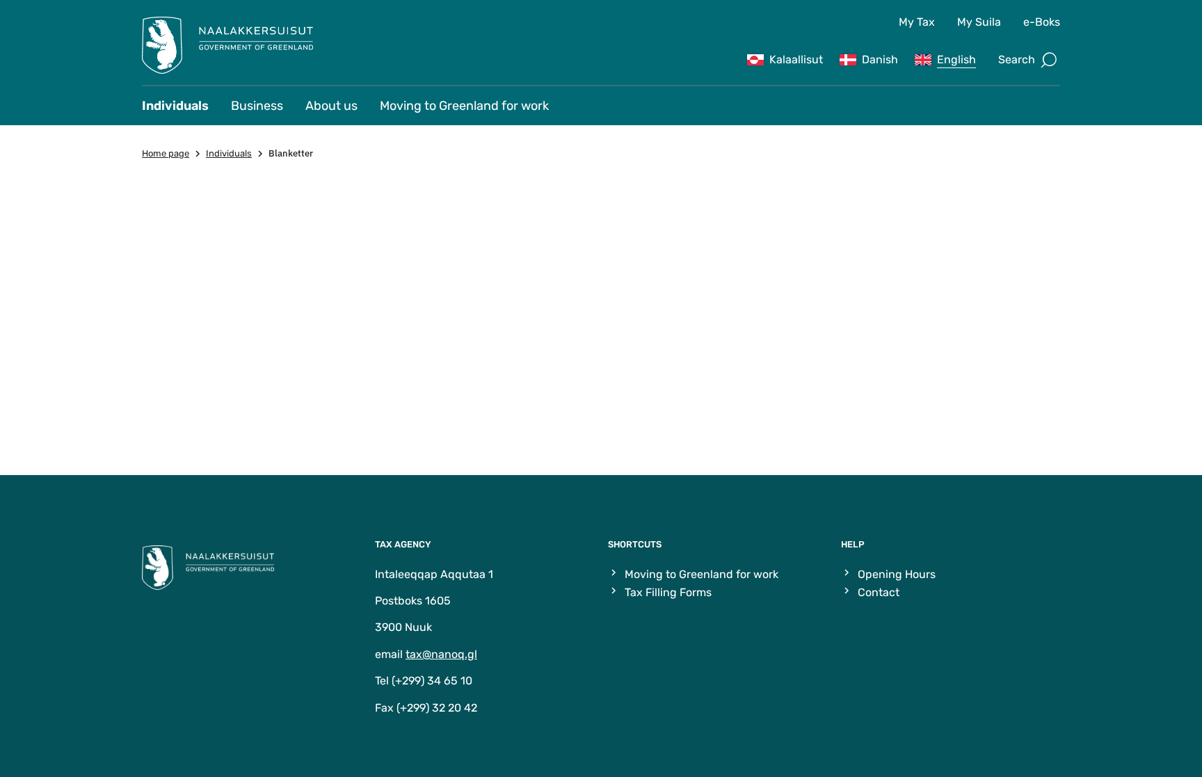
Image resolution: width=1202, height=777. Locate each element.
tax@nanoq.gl (441, 654)
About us (331, 105)
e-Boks (1041, 22)
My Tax (917, 22)
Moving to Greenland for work (464, 105)
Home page (165, 153)
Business (257, 105)
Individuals (175, 105)
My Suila (979, 22)
